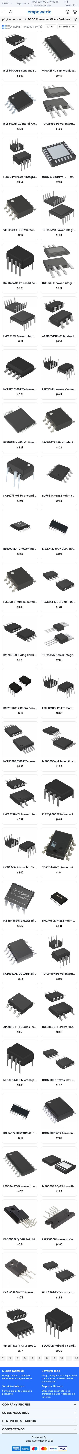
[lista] (8, 27)
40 (76, 1359)
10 (61, 1359)
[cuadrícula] (4, 27)
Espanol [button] (22, 3)
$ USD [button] (6, 3)
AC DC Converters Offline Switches (49, 19)
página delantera (13, 19)
